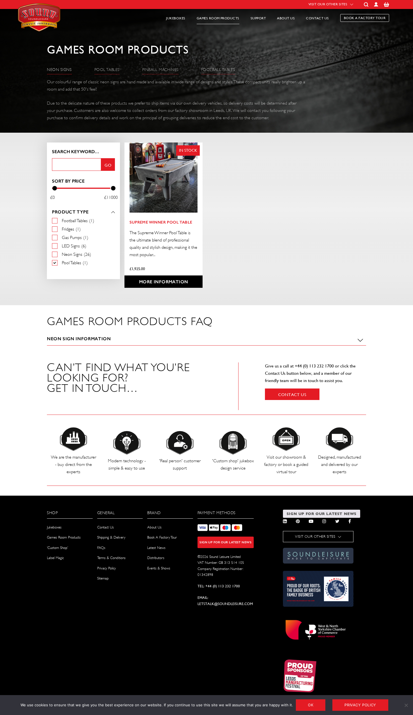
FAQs (101, 548)
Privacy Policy (106, 568)
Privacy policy (360, 705)
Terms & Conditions (111, 558)
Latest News (156, 548)
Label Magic (55, 558)
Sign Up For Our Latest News (225, 542)
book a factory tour (364, 18)
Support (258, 18)
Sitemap (103, 578)
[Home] (40, 34)
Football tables (218, 69)
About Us (286, 18)
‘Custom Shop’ (57, 548)
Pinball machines (160, 69)
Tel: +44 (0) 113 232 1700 (219, 586)
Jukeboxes (175, 18)
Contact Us (317, 18)
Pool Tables (107, 69)
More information (163, 281)
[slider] (54, 188)
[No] (406, 705)
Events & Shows (158, 568)
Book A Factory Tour (162, 537)
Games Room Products (218, 18)
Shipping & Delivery (111, 537)
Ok (310, 705)
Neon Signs (59, 69)
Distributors (155, 558)
